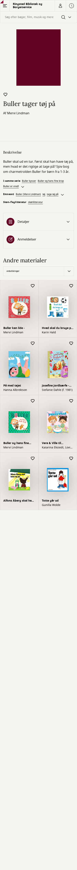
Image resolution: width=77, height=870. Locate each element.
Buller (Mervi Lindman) (28, 194)
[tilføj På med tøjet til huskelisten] (32, 343)
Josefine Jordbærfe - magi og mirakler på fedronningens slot (56, 386)
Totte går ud (50, 501)
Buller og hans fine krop (51, 181)
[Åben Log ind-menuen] (60, 5)
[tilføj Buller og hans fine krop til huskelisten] (32, 401)
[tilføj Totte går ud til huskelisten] (71, 458)
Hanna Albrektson (15, 390)
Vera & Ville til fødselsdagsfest (52, 443)
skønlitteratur (35, 202)
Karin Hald (49, 332)
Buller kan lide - (14, 328)
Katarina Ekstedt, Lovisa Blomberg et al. (57, 447)
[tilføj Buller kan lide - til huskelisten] (32, 286)
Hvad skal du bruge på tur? (57, 328)
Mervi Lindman (18, 113)
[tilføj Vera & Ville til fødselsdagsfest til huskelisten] (71, 401)
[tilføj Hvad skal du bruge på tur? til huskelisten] (71, 286)
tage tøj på (52, 194)
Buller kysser (29, 181)
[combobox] (38, 17)
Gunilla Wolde (51, 505)
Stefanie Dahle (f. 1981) (57, 390)
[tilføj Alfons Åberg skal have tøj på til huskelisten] (32, 458)
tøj (43, 194)
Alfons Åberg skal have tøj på (19, 501)
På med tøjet (12, 386)
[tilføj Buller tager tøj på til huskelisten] (5, 94)
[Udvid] (22, 187)
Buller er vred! (11, 186)
